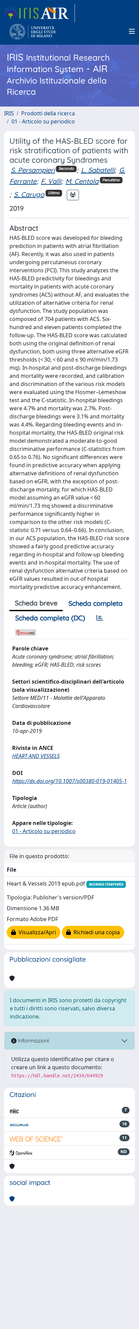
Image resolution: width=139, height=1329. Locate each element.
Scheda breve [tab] (36, 603)
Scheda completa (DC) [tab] (50, 618)
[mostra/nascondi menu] (132, 31)
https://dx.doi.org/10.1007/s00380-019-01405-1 (69, 781)
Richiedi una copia (95, 932)
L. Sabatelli (98, 170)
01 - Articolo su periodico (43, 121)
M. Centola (82, 181)
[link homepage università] (32, 31)
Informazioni (33, 1040)
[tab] (100, 618)
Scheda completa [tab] (95, 603)
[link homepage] (39, 13)
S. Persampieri (33, 170)
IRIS (9, 113)
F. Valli (51, 181)
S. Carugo (29, 194)
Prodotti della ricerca (48, 113)
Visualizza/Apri (36, 932)
